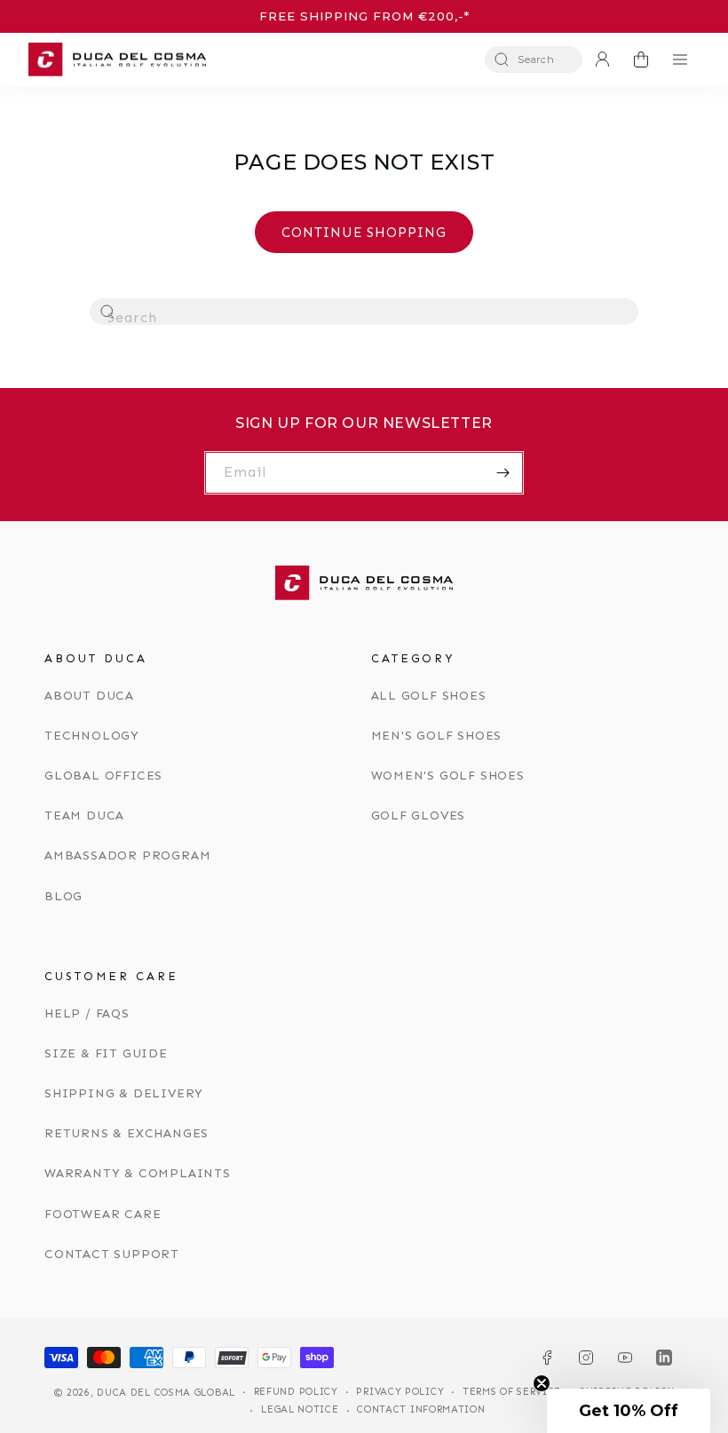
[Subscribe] (502, 473)
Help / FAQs (87, 1013)
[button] (533, 59)
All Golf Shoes (429, 695)
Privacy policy (400, 1391)
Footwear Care (102, 1214)
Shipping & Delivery (123, 1093)
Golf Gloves (418, 815)
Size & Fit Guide (106, 1053)
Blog (63, 896)
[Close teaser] (541, 1383)
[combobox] (364, 311)
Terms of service (512, 1391)
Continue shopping (364, 233)
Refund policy (296, 1391)
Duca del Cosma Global (166, 1392)
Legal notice (299, 1409)
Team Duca (84, 815)
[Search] (108, 312)
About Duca (89, 695)
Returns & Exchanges (126, 1133)
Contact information (421, 1409)
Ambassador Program (127, 855)
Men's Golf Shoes (436, 735)
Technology (91, 735)
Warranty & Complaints (137, 1173)
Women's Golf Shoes (448, 775)
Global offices (103, 775)
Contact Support (111, 1254)
